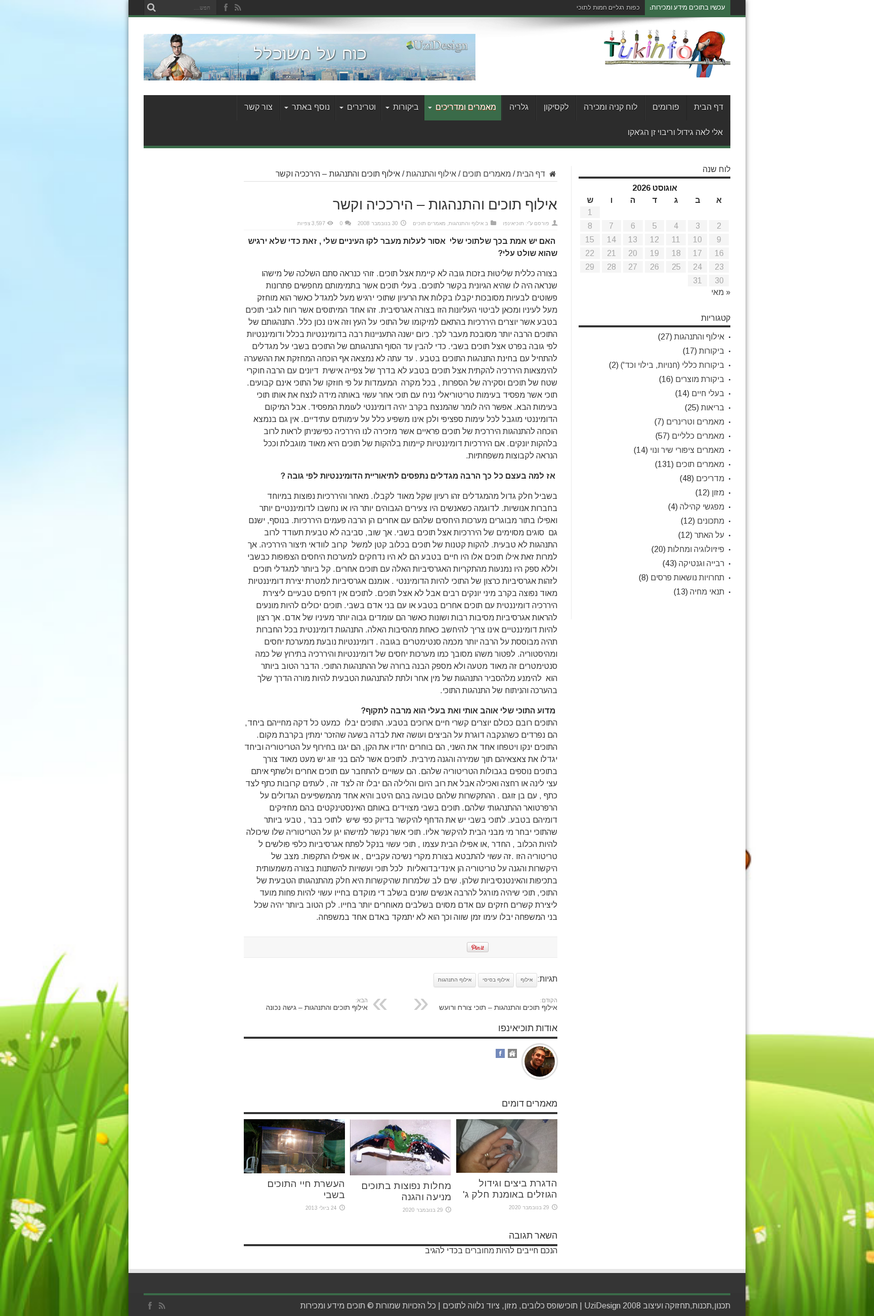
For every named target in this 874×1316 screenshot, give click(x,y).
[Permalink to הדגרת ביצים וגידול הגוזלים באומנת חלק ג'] (506, 1170)
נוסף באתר (311, 107)
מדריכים (710, 478)
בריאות (712, 407)
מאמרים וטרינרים (695, 421)
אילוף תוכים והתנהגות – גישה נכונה (317, 1004)
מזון (718, 492)
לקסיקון (556, 107)
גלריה (519, 107)
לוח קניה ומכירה (610, 107)
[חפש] (151, 7)
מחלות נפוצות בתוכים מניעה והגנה (406, 1191)
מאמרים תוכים (486, 173)
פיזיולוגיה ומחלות (696, 549)
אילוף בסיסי (496, 980)
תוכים (452, 1305)
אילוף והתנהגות (431, 173)
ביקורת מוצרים (699, 379)
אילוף (526, 980)
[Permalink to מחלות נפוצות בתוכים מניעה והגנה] (400, 1172)
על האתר (709, 535)
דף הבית (708, 107)
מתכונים (710, 521)
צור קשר (258, 107)
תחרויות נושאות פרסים (687, 577)
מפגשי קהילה (702, 506)
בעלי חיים (707, 393)
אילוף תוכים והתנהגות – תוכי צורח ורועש (498, 1004)
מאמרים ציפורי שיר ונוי (687, 450)
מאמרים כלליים (698, 436)
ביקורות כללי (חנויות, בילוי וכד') (672, 365)
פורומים (665, 107)
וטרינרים (361, 107)
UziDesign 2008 (612, 1305)
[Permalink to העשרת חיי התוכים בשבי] (294, 1170)
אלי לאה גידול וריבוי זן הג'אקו (675, 133)
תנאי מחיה (707, 591)
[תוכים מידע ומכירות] (667, 70)
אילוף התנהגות (454, 980)
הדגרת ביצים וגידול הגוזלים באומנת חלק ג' (510, 1189)
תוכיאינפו (513, 223)
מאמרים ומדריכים (465, 107)
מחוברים (479, 1250)
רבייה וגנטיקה (701, 563)
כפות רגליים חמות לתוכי (608, 7)
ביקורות (406, 107)
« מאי (720, 292)
